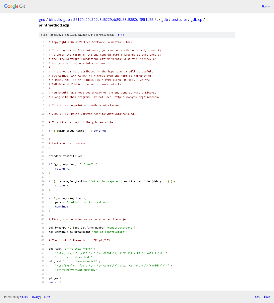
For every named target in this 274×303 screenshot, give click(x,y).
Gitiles (24, 297)
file (121, 35)
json (267, 296)
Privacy (35, 297)
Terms (46, 297)
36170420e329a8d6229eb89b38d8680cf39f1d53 (113, 19)
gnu (42, 19)
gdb (164, 19)
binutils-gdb (59, 19)
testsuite (179, 19)
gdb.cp (196, 19)
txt (257, 296)
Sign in (266, 6)
